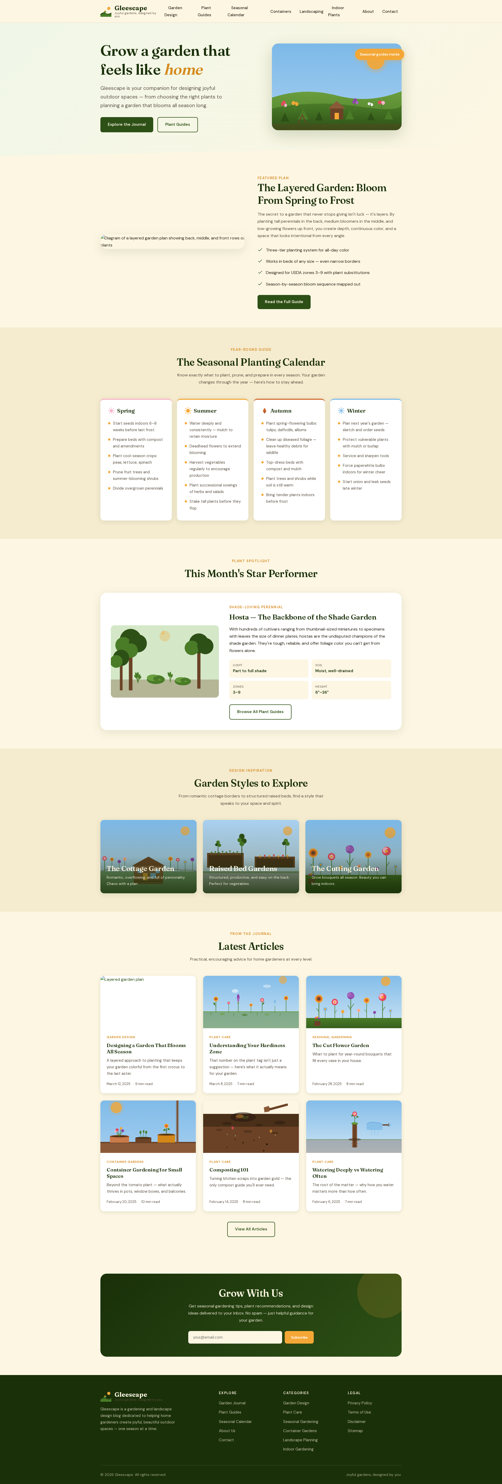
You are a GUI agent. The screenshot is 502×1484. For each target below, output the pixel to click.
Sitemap (355, 1430)
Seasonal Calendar (237, 11)
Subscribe (299, 1337)
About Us (227, 1430)
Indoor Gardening (298, 1449)
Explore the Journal (127, 124)
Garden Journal (232, 1403)
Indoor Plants (336, 11)
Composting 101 (228, 1170)
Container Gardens (300, 1430)
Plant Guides (204, 11)
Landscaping (311, 11)
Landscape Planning (300, 1440)
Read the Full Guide (284, 301)
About (368, 11)
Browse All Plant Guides (260, 711)
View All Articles (251, 1229)
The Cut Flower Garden (340, 1045)
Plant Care (292, 1412)
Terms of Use (359, 1412)
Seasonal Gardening (300, 1421)
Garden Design (173, 11)
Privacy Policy (360, 1403)
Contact (390, 11)
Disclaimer (357, 1421)
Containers (280, 11)
